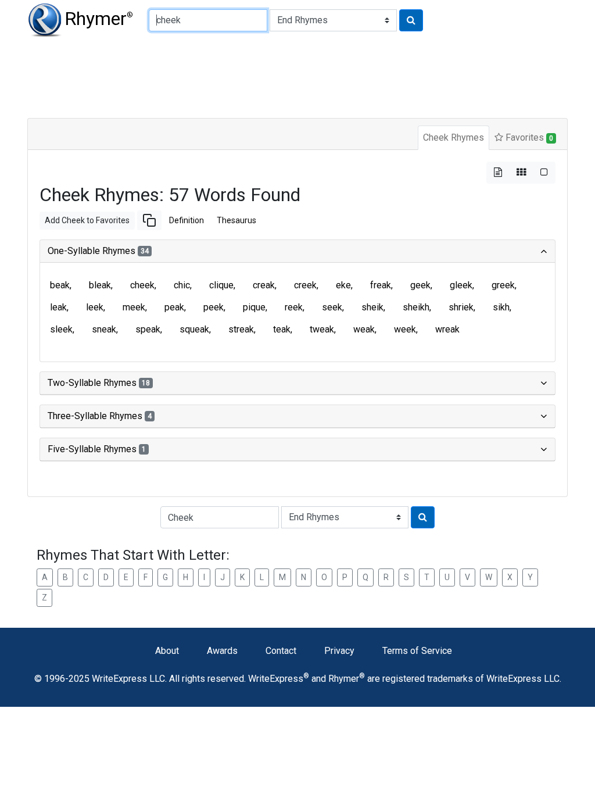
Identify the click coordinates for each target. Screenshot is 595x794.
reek (294, 307)
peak (174, 307)
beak (60, 285)
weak (364, 329)
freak (380, 285)
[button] (149, 220)
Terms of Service (417, 650)
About (167, 650)
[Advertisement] (297, 75)
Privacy (339, 650)
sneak (104, 329)
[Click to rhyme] (411, 20)
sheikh (416, 307)
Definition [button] (186, 220)
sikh (501, 307)
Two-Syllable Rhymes (99, 382)
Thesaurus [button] (236, 220)
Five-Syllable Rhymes (97, 449)
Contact (281, 650)
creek (305, 285)
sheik (372, 307)
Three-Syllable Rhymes (100, 415)
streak (241, 329)
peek (213, 307)
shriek (461, 307)
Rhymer (98, 19)
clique (221, 285)
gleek (461, 285)
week (405, 329)
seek (332, 307)
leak (58, 307)
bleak (100, 285)
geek (420, 285)
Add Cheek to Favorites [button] (87, 220)
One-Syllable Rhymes (98, 250)
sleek (61, 329)
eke (343, 285)
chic (182, 285)
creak (264, 285)
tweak (322, 329)
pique (254, 307)
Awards (222, 650)
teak (282, 329)
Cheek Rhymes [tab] (453, 137)
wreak (447, 329)
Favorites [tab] (528, 137)
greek (503, 285)
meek (134, 307)
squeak (194, 329)
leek (94, 307)
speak (147, 329)
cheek (142, 285)
